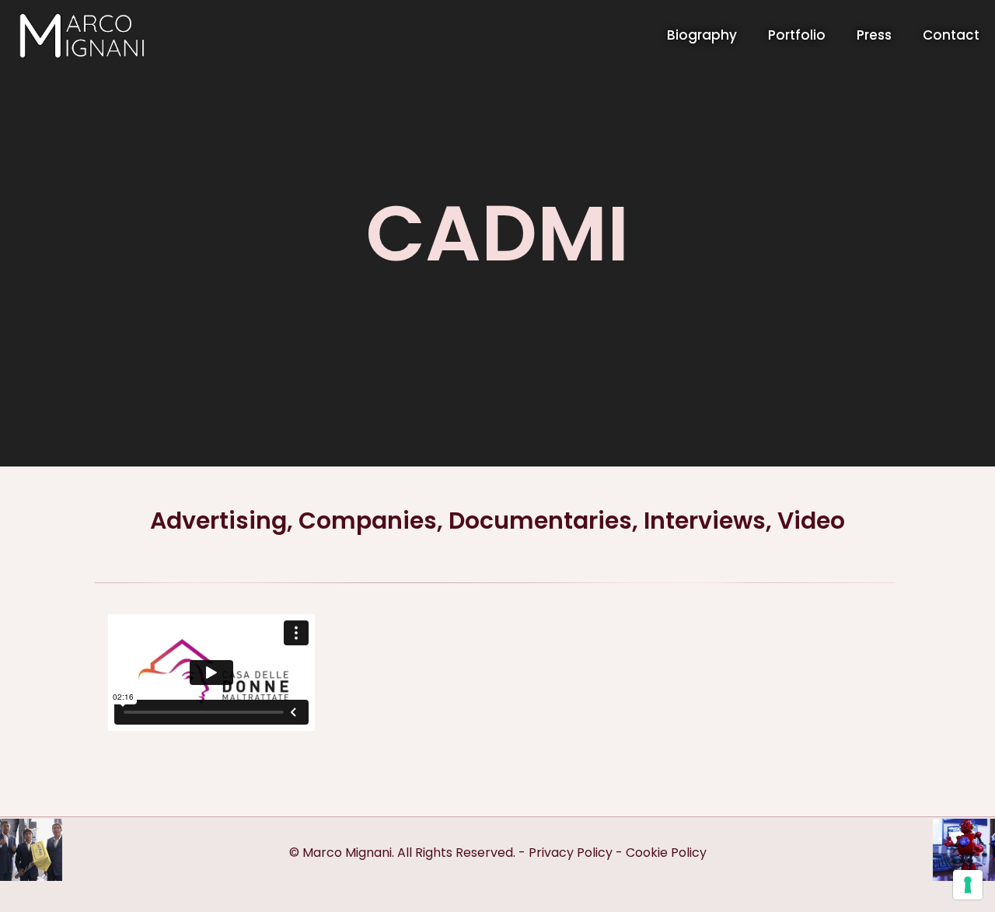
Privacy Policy (571, 852)
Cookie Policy (666, 852)
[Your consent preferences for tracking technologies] (968, 885)
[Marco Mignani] (81, 35)
